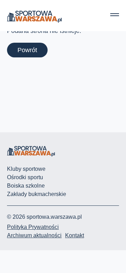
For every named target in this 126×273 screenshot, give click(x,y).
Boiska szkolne (26, 186)
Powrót (27, 50)
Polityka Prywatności (33, 227)
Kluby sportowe (26, 169)
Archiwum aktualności (34, 235)
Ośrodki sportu (25, 177)
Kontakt (74, 235)
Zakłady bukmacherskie (36, 194)
